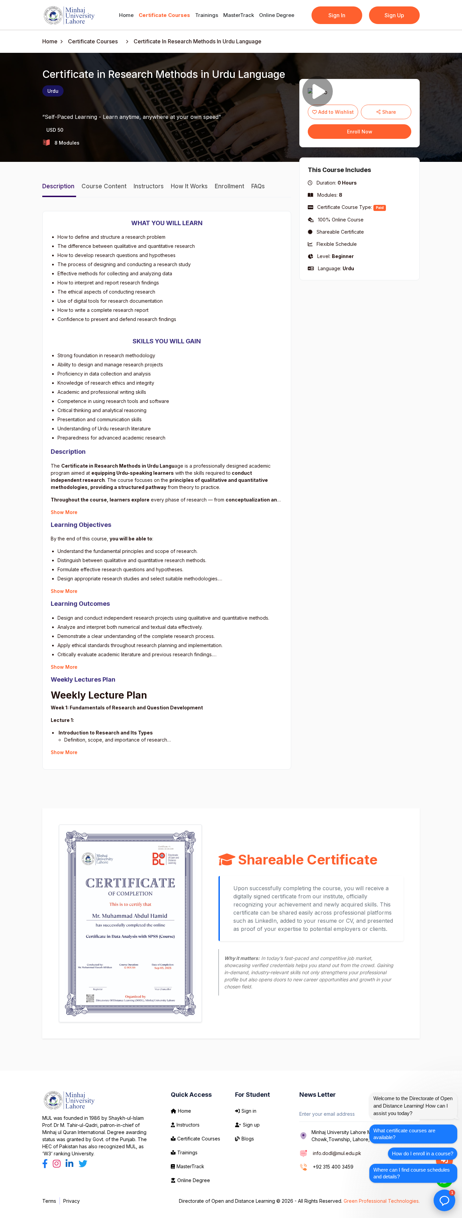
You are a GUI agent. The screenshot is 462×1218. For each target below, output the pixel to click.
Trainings (206, 15)
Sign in (248, 1111)
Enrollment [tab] (230, 186)
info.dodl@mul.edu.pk (337, 1153)
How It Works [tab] (190, 186)
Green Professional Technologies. (382, 1201)
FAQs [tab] (258, 186)
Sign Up (394, 15)
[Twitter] (82, 1163)
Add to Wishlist (335, 112)
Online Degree (276, 15)
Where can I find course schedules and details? (411, 1173)
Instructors (188, 1125)
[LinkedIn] (71, 1163)
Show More (64, 512)
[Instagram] (58, 1163)
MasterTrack (238, 15)
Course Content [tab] (105, 186)
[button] (444, 1200)
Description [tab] (59, 186)
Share (388, 112)
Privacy (71, 1201)
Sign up (251, 1125)
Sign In (336, 15)
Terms (49, 1201)
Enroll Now (359, 131)
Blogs (247, 1138)
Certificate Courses (164, 15)
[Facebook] (46, 1163)
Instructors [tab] (149, 186)
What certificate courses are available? (404, 1134)
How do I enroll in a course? (422, 1153)
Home (126, 15)
